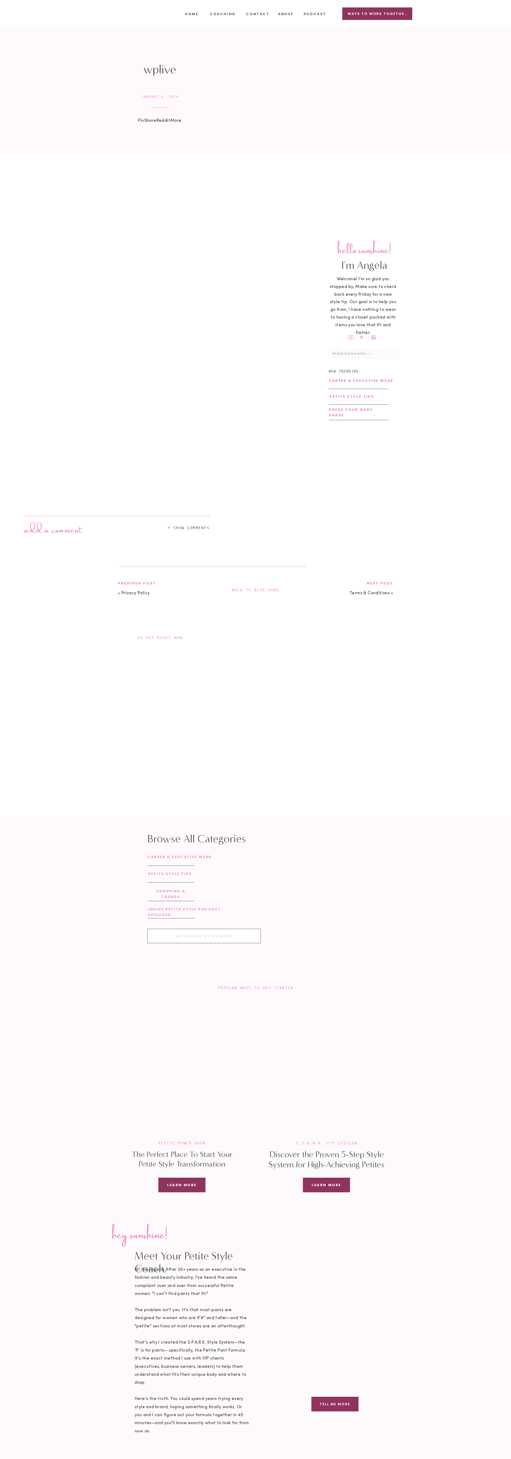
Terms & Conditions (369, 593)
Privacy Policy (135, 593)
